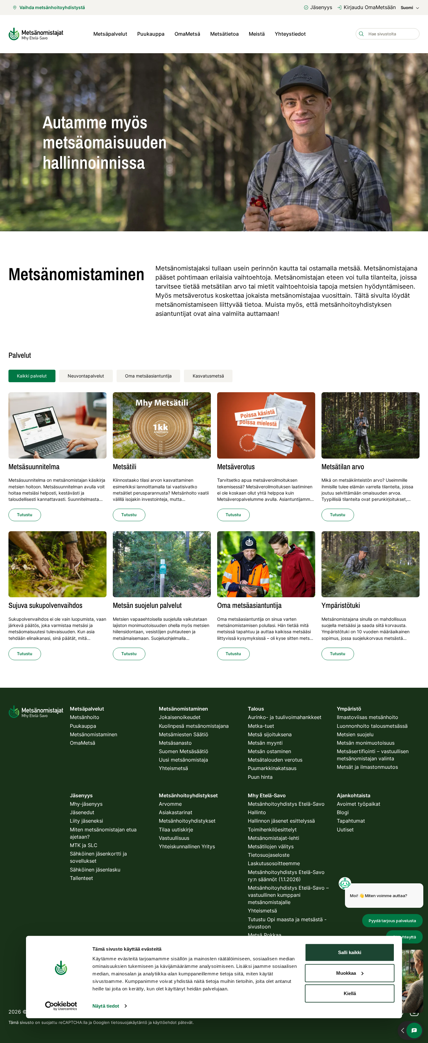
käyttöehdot (165, 1022)
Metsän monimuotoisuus (365, 743)
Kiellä (350, 993)
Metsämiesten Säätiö (183, 734)
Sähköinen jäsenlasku (95, 869)
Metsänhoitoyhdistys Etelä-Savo (286, 804)
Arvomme (170, 804)
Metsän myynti (265, 743)
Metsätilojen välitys (271, 846)
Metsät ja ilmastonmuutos (367, 767)
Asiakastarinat (175, 812)
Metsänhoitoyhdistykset (187, 821)
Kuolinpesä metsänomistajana (194, 726)
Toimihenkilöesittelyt (272, 829)
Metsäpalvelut (110, 34)
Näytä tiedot (105, 1006)
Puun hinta (260, 777)
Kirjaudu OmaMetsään (370, 7)
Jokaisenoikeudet (180, 717)
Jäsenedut (82, 812)
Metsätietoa (224, 34)
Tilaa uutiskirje (176, 829)
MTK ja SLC (83, 845)
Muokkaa (346, 972)
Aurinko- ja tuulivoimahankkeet (284, 717)
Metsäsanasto (175, 743)
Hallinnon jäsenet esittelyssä (281, 821)
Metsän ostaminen (269, 751)
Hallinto (257, 812)
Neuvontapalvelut (86, 375)
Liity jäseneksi (86, 821)
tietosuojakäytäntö (129, 1022)
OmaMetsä (187, 34)
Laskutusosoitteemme (274, 863)
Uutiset (345, 829)
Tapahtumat (351, 821)
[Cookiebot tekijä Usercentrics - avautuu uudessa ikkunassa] (61, 1006)
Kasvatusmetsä (208, 375)
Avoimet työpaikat (358, 804)
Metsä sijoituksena (270, 734)
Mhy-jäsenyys (86, 804)
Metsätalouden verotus (275, 760)
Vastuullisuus (174, 838)
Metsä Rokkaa (264, 935)
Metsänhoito (84, 717)
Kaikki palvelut (32, 375)
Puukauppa (150, 34)
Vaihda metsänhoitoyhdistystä (52, 7)
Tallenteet (81, 878)
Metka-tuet (261, 726)
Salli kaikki (349, 952)
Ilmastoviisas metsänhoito (367, 717)
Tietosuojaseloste (269, 855)
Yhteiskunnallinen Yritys (187, 846)
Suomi (407, 7)
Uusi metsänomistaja (183, 760)
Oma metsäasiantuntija (148, 375)
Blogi (343, 812)
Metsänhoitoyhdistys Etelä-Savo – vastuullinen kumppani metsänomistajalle (288, 895)
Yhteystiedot (290, 34)
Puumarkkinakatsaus (272, 768)
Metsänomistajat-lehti (273, 838)
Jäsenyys (321, 7)
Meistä (257, 34)
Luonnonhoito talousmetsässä (372, 726)
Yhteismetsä (173, 768)
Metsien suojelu (355, 734)
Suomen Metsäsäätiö (183, 751)
